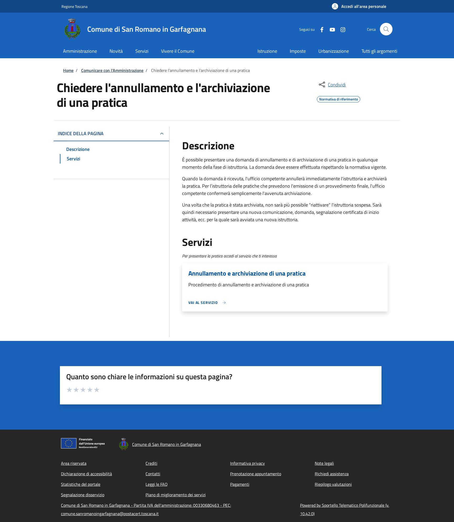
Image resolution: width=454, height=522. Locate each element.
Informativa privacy (247, 463)
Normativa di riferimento (338, 98)
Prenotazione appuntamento (255, 474)
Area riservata (73, 463)
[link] (208, 302)
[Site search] (386, 29)
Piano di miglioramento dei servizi (176, 495)
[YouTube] (330, 29)
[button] (359, 6)
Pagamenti (239, 484)
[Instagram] (341, 29)
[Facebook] (319, 29)
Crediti (151, 463)
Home (68, 70)
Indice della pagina (81, 133)
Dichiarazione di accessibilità (86, 474)
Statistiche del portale (80, 484)
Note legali (324, 463)
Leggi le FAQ (157, 484)
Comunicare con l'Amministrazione (112, 70)
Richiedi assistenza (332, 474)
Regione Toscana (74, 6)
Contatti (153, 474)
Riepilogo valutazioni (333, 484)
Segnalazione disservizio (82, 495)
